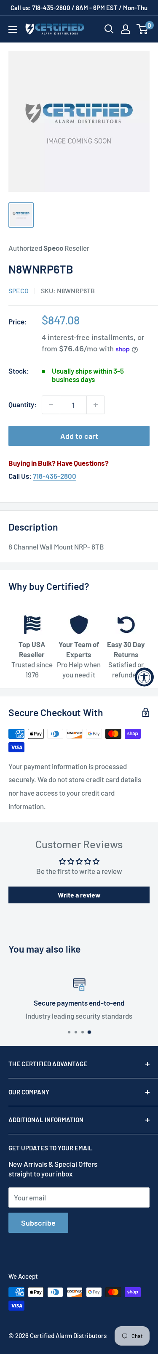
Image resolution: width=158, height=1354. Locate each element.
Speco (18, 291)
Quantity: (22, 404)
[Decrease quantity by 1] (51, 405)
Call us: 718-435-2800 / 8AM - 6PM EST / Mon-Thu (79, 7)
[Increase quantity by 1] (95, 405)
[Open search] (109, 29)
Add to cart (79, 436)
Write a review (79, 895)
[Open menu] (12, 29)
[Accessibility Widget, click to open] (144, 677)
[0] (142, 29)
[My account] (125, 29)
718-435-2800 (54, 476)
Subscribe (38, 1222)
